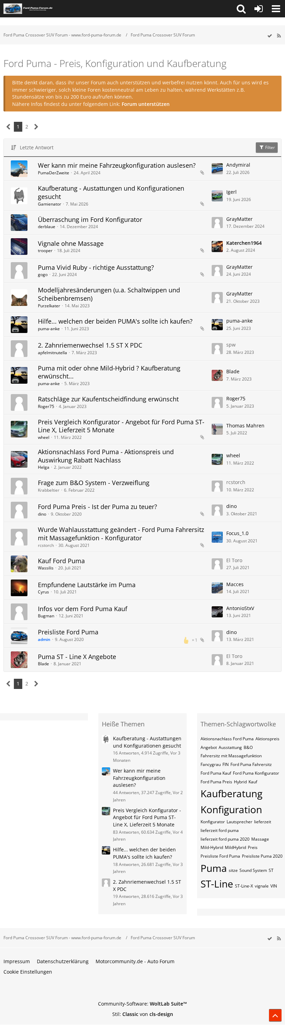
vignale (262, 886)
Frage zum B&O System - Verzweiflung (93, 482)
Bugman (46, 616)
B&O (248, 747)
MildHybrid (235, 847)
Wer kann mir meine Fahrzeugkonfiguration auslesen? (117, 165)
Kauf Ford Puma (61, 561)
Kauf (253, 782)
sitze (233, 870)
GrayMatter (239, 219)
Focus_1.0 (237, 533)
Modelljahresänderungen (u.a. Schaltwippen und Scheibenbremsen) (109, 294)
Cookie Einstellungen (27, 971)
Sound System (253, 870)
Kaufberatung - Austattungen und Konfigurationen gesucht (111, 192)
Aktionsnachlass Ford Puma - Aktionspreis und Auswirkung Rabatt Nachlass (106, 456)
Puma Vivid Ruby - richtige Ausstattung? (96, 267)
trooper (45, 250)
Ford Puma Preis (216, 782)
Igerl (231, 192)
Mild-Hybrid (212, 847)
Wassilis (46, 568)
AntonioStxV (240, 608)
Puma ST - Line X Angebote (77, 656)
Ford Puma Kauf (216, 773)
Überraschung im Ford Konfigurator (90, 219)
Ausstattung (230, 747)
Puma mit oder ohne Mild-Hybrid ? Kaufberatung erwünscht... (109, 372)
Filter (269, 147)
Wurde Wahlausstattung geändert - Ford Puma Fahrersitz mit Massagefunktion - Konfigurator (121, 533)
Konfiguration (231, 809)
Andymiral (238, 164)
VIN (273, 886)
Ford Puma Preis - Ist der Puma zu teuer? (97, 506)
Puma (214, 868)
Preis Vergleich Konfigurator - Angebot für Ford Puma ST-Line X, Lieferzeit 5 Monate (121, 426)
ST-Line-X (244, 886)
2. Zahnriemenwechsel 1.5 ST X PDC (90, 345)
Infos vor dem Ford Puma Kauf (82, 609)
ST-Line (217, 883)
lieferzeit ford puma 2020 (225, 839)
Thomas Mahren (245, 425)
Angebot (209, 747)
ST (271, 870)
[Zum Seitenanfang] (275, 1015)
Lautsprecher (239, 822)
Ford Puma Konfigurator (256, 773)
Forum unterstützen (146, 104)
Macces (235, 584)
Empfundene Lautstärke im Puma (87, 585)
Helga (43, 467)
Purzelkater (49, 306)
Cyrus (43, 592)
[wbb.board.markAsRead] (269, 36)
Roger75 (46, 406)
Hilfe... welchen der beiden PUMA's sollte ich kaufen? (115, 321)
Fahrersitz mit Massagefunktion (231, 756)
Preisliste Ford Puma (68, 632)
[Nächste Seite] (36, 127)
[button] (241, 9)
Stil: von (142, 1014)
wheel (43, 437)
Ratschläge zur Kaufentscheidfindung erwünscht (108, 399)
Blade (232, 371)
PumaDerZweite (53, 173)
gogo (43, 274)
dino (42, 514)
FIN (225, 764)
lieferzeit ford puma (220, 830)
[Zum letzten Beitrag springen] (217, 168)
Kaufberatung (231, 793)
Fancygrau (211, 764)
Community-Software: (142, 1003)
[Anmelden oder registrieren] (259, 9)
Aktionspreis (267, 739)
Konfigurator (213, 822)
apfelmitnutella (52, 353)
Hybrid (240, 782)
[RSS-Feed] (279, 36)
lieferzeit (262, 822)
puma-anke (49, 329)
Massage (260, 839)
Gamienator (49, 204)
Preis (253, 847)
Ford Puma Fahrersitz (251, 764)
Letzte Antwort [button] (37, 147)
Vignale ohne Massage (71, 243)
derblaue (46, 227)
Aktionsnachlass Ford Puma (227, 739)
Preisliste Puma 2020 (262, 856)
